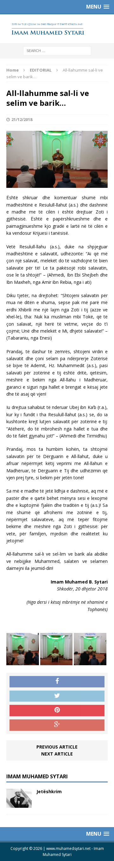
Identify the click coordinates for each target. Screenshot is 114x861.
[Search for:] (57, 50)
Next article (57, 754)
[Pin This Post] (57, 710)
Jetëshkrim (49, 791)
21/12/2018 (21, 119)
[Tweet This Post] (57, 696)
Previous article (57, 747)
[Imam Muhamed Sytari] (57, 28)
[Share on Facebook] (57, 681)
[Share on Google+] (57, 725)
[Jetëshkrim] (19, 804)
